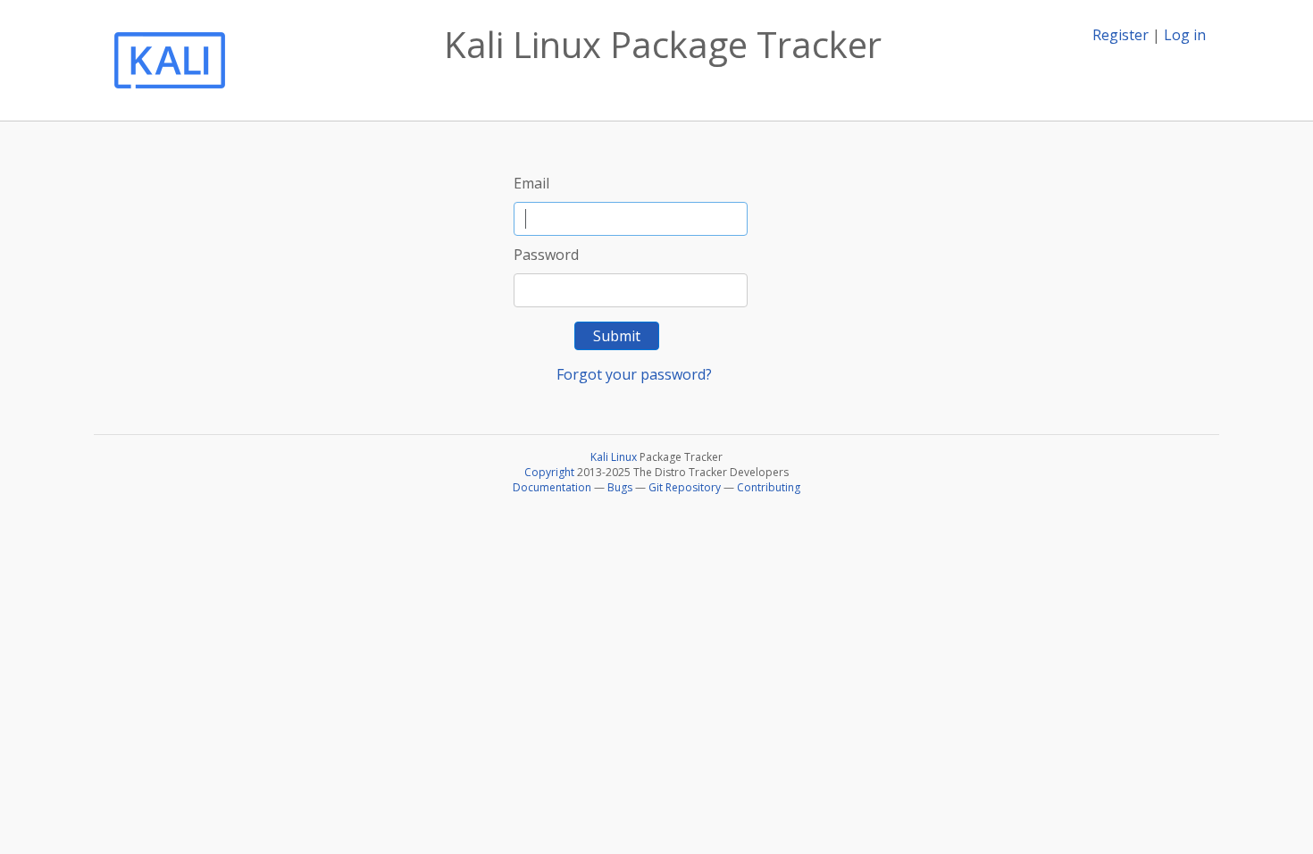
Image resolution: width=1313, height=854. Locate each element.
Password (546, 254)
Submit (616, 336)
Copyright (549, 472)
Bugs (619, 487)
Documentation (552, 487)
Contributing (768, 487)
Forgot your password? (634, 374)
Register (1120, 35)
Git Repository (684, 487)
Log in (1185, 35)
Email (531, 183)
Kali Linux (613, 457)
